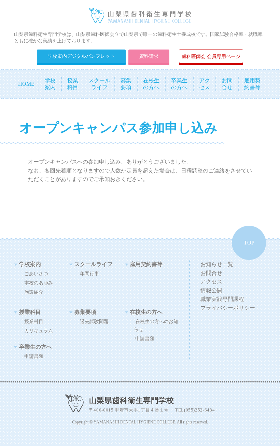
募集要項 (85, 312)
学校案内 (30, 264)
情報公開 (211, 290)
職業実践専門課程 (222, 299)
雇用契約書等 (146, 264)
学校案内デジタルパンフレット (81, 56)
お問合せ (211, 273)
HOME (26, 84)
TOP (249, 243)
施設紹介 (33, 292)
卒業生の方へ (35, 347)
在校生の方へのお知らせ (156, 325)
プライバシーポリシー (227, 308)
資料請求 (148, 56)
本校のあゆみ (38, 282)
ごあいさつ (36, 273)
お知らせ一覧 (216, 264)
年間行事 (89, 273)
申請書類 (144, 338)
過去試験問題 (94, 321)
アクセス (211, 281)
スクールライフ (93, 264)
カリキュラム (38, 330)
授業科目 (30, 312)
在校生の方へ (146, 312)
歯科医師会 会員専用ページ (211, 56)
